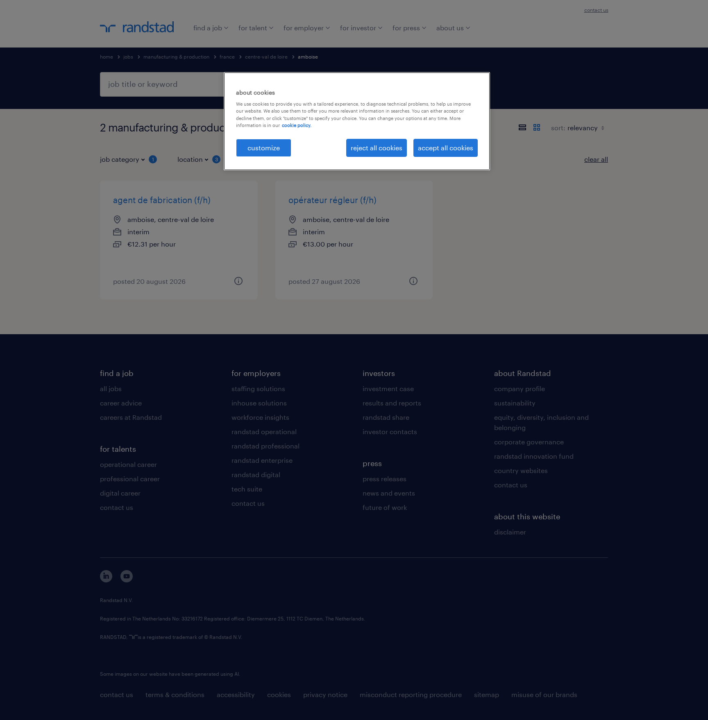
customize (263, 148)
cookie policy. (296, 125)
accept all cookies (445, 148)
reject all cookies (376, 148)
